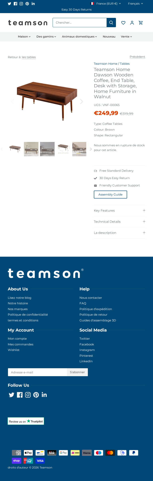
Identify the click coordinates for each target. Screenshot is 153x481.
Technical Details (107, 222)
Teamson (46, 467)
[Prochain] (76, 101)
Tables (124, 64)
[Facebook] (15, 3)
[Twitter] (9, 3)
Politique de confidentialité (28, 314)
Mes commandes (20, 344)
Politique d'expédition (95, 309)
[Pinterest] (27, 3)
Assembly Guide (110, 194)
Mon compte (17, 338)
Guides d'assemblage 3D (97, 320)
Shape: (99, 135)
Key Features (104, 210)
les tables (29, 57)
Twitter (84, 338)
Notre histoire (18, 303)
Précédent (137, 57)
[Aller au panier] (140, 22)
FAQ (82, 303)
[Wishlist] (123, 22)
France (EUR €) (107, 3)
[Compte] (132, 22)
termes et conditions (23, 320)
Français (134, 3)
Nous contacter (90, 298)
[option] (76, 10)
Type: (98, 124)
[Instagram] (21, 3)
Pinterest (86, 356)
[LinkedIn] (33, 3)
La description (105, 233)
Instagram (87, 350)
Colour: (99, 129)
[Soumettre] (111, 22)
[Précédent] (18, 101)
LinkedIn (86, 361)
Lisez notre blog (19, 298)
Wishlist (14, 350)
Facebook (86, 344)
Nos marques (17, 309)
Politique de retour (93, 314)
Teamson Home (105, 64)
